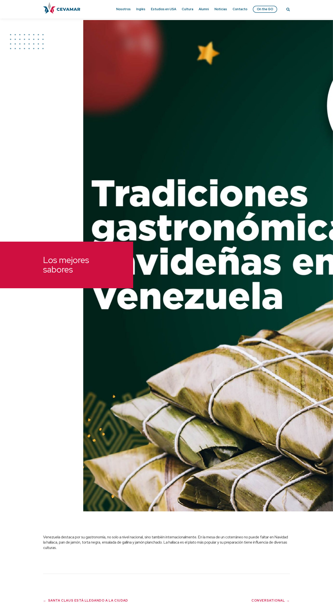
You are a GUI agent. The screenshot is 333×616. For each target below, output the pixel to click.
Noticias (220, 9)
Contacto (240, 9)
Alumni (204, 9)
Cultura (187, 9)
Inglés (140, 9)
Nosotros (123, 9)
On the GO (265, 9)
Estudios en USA (163, 9)
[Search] (288, 10)
